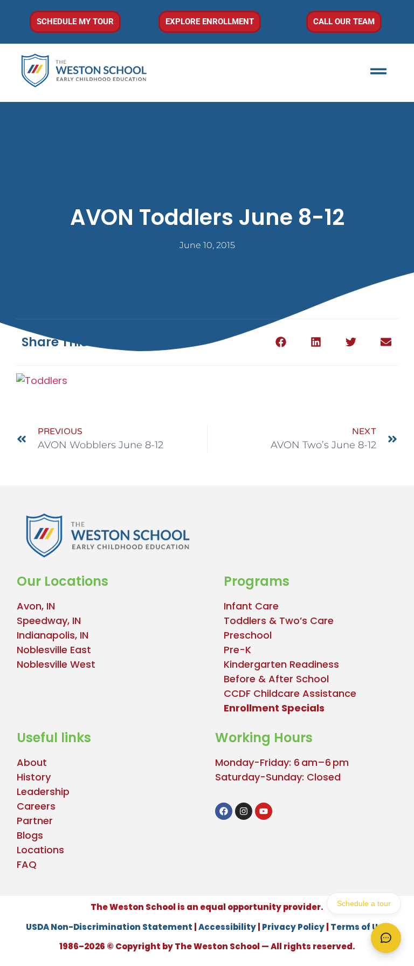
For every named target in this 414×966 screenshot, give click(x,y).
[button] (280, 342)
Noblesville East (54, 649)
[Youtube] (263, 811)
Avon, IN (36, 606)
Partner (35, 820)
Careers (36, 806)
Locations (40, 850)
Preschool (248, 635)
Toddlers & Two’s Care (279, 620)
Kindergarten (255, 664)
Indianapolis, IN (52, 635)
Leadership (43, 791)
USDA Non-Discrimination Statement (109, 927)
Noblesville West (56, 664)
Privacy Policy (293, 927)
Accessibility (227, 927)
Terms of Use (359, 927)
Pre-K (237, 649)
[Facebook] (223, 811)
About (32, 762)
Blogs (30, 835)
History (34, 777)
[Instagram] (243, 811)
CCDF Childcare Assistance (290, 693)
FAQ (27, 864)
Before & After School (276, 679)
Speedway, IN (49, 620)
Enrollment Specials (274, 708)
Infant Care (251, 606)
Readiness (313, 664)
